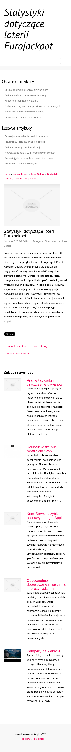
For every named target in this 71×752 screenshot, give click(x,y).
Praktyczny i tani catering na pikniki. (25, 141)
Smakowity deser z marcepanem (23, 117)
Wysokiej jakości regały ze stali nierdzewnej (29, 158)
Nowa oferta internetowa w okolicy (24, 111)
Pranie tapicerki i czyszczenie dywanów (44, 382)
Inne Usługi (37, 173)
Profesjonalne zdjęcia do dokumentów (26, 136)
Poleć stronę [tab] (40, 346)
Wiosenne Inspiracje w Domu (21, 100)
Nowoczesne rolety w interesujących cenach (30, 152)
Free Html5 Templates (31, 738)
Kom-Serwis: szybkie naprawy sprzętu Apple (45, 516)
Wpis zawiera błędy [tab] (18, 353)
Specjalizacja (20, 173)
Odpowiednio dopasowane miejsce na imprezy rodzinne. (46, 584)
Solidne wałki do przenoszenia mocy (25, 95)
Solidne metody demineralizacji (22, 147)
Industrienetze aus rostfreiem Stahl (42, 449)
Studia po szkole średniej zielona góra (26, 89)
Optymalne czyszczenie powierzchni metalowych (32, 106)
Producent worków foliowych (21, 163)
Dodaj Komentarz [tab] (17, 346)
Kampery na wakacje (43, 651)
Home (7, 173)
